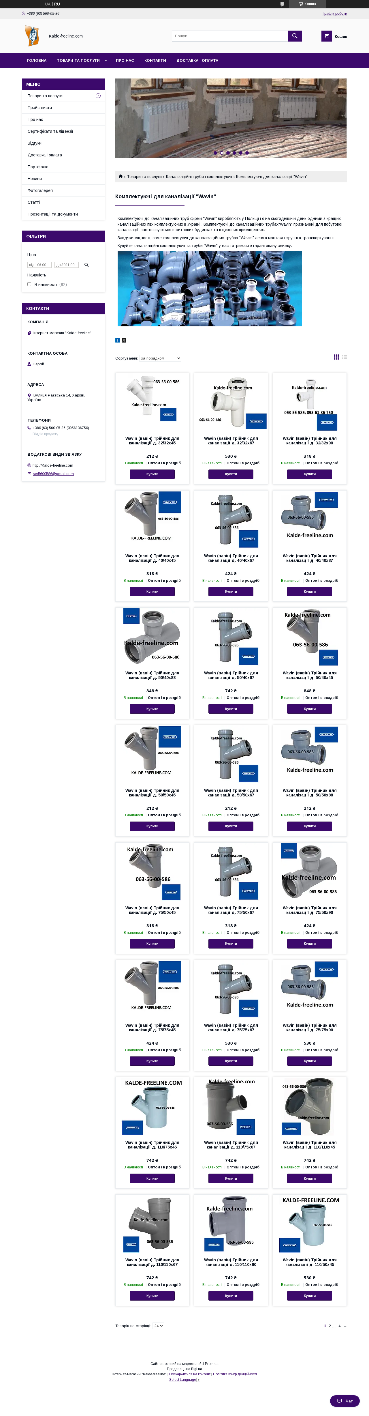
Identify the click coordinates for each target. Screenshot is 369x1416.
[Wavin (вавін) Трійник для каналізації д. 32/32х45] (152, 402)
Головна (36, 60)
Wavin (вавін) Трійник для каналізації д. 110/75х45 (152, 1144)
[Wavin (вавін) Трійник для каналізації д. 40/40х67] (231, 519)
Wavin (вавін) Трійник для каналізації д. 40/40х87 (310, 558)
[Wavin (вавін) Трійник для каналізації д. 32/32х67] (231, 402)
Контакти (155, 60)
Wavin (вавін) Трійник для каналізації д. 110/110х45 (310, 1144)
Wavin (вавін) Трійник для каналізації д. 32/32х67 (231, 440)
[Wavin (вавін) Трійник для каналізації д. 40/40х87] (310, 519)
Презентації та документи (53, 214)
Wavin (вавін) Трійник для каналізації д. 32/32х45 (152, 440)
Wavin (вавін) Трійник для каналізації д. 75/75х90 (310, 1027)
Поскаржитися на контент (189, 1374)
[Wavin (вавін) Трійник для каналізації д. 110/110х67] (152, 1223)
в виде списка (344, 358)
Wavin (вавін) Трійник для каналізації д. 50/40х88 (152, 675)
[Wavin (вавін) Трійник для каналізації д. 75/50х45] (152, 871)
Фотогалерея (40, 190)
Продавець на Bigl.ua (184, 1369)
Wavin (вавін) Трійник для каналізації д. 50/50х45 (152, 792)
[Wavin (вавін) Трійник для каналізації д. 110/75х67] (231, 1106)
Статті (34, 202)
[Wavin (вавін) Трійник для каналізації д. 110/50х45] (310, 1223)
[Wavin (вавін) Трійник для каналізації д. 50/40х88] (152, 636)
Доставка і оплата (197, 60)
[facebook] (117, 341)
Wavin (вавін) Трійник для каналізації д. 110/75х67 (231, 1144)
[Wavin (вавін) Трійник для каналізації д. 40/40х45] (152, 519)
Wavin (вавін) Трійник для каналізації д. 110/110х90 (231, 1262)
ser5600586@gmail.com (53, 474)
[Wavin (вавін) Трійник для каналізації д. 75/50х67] (231, 871)
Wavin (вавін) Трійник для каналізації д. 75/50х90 (310, 910)
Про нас (125, 60)
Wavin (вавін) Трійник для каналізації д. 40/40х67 (231, 558)
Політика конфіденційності (235, 1374)
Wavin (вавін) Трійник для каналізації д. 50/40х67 (231, 675)
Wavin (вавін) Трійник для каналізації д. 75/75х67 (231, 1027)
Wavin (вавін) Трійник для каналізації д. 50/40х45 (310, 675)
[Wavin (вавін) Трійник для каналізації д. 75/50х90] (310, 871)
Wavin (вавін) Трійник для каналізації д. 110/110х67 (152, 1262)
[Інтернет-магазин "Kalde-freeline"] (32, 45)
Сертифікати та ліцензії (50, 131)
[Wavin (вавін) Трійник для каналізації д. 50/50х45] (152, 754)
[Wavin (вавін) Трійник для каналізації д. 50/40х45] (310, 636)
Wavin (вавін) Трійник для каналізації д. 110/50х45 (310, 1262)
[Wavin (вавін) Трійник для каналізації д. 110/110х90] (231, 1223)
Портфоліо (38, 166)
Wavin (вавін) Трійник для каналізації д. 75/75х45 (152, 1027)
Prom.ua (212, 1364)
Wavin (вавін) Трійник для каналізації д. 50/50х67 (231, 792)
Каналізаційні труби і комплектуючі (199, 176)
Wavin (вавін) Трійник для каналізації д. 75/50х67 (231, 910)
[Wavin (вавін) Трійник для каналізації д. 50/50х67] (231, 754)
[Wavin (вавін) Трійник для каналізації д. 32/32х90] (310, 402)
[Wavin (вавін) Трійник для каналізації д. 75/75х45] (152, 989)
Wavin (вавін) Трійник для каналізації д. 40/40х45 (152, 558)
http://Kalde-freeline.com (53, 465)
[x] (124, 341)
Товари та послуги (78, 60)
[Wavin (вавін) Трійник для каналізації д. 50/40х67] (231, 636)
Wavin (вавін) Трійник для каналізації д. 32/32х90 (310, 440)
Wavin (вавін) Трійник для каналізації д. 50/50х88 (310, 792)
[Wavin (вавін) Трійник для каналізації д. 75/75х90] (310, 989)
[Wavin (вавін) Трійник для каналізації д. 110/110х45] (310, 1106)
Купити (152, 474)
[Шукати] (295, 36)
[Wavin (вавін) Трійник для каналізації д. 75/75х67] (231, 989)
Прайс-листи (40, 107)
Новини (35, 178)
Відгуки (35, 143)
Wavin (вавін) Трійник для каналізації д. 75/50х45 (152, 910)
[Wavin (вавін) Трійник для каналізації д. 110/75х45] (152, 1106)
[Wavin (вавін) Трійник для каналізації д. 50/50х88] (310, 754)
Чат (349, 1401)
